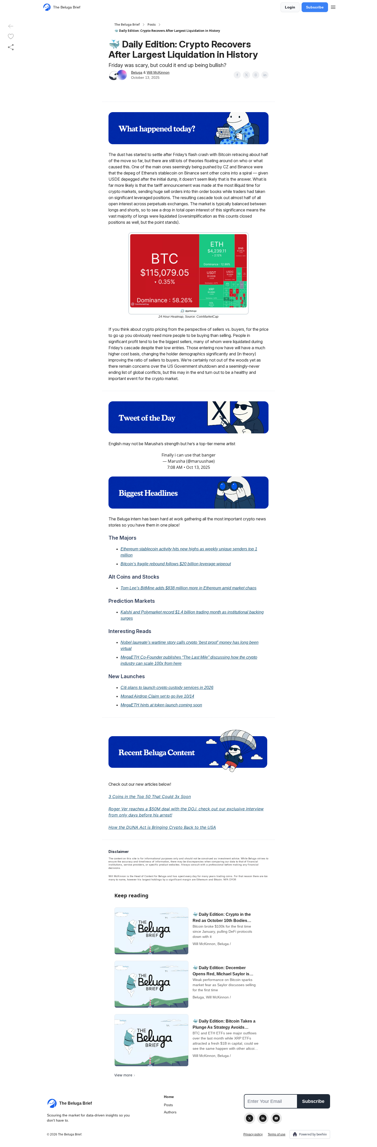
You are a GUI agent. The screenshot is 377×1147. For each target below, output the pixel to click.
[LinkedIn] (263, 1118)
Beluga (136, 72)
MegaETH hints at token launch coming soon (161, 705)
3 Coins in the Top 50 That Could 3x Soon (149, 796)
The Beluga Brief (127, 25)
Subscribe (315, 7)
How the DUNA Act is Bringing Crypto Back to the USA (162, 827)
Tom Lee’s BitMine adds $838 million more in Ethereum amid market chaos (188, 588)
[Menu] (333, 6)
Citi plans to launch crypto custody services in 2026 (167, 687)
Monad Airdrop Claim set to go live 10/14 (157, 696)
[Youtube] (276, 1118)
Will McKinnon (158, 72)
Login (290, 7)
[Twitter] (249, 1118)
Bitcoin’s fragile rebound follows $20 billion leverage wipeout (176, 564)
